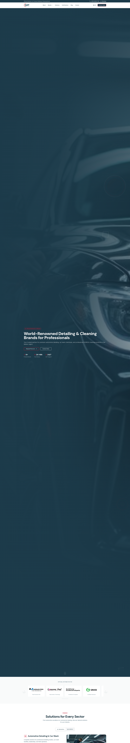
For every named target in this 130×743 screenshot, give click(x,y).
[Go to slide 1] (62, 698)
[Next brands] (106, 691)
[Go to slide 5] (66, 698)
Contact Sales (102, 5)
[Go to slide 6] (67, 698)
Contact (77, 5)
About (44, 5)
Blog (72, 5)
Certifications (65, 5)
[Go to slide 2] (63, 698)
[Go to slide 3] (64, 698)
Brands (49, 5)
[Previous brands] (24, 691)
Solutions (57, 5)
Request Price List (30, 348)
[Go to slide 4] (65, 698)
